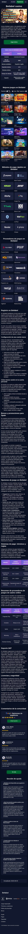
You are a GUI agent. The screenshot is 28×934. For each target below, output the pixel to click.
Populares (3, 91)
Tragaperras (22, 91)
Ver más (14, 772)
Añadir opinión (14, 720)
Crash (15, 91)
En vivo (10, 91)
